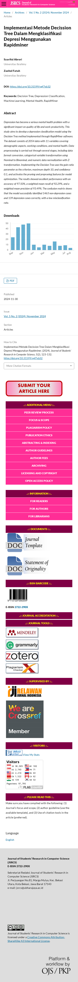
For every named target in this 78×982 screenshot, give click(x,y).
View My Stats (31, 754)
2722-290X (21, 607)
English (10, 839)
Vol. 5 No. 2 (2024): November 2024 (49, 12)
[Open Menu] (4, 4)
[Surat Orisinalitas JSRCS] (29, 574)
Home (7, 12)
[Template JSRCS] (29, 551)
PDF (11, 280)
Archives (19, 12)
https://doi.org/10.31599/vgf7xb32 (30, 86)
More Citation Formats (18, 365)
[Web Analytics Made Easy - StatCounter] (14, 754)
